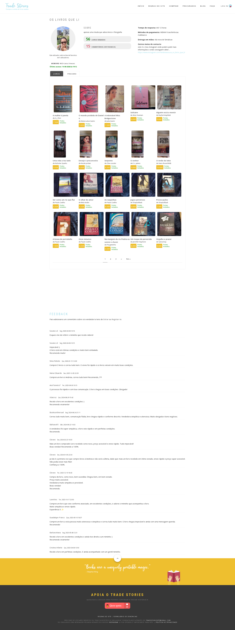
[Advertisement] (117, 292)
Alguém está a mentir (166, 112)
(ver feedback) (110, 47)
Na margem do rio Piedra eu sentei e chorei (117, 240)
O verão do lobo (163, 160)
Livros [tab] (56, 74)
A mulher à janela (60, 115)
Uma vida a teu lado (62, 160)
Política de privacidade (166, 622)
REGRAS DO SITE (104, 616)
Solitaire (134, 112)
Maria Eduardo (56, 373)
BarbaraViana (55, 532)
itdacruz (53, 397)
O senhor (134, 160)
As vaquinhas (110, 200)
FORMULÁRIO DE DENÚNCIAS (125, 616)
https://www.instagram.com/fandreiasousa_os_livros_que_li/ (161, 52)
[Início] (17, 6)
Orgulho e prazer (163, 239)
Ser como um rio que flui (64, 200)
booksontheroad (57, 412)
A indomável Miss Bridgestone (112, 117)
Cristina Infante (56, 547)
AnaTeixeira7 (55, 385)
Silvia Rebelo (55, 361)
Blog (203, 6)
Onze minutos (85, 239)
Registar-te (116, 319)
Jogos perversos (137, 200)
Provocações (162, 200)
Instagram (113, 622)
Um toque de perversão (141, 239)
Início (141, 6)
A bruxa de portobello (62, 239)
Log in (224, 6)
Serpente (109, 160)
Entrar (106, 319)
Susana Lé (54, 331)
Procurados (189, 6)
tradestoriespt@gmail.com (158, 620)
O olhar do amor (86, 200)
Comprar (174, 6)
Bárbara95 (54, 424)
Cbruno (53, 439)
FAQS (212, 6)
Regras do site (156, 6)
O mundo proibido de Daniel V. (91, 117)
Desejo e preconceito (88, 160)
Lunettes (53, 499)
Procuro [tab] (72, 74)
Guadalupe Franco (57, 517)
